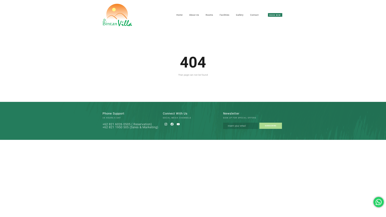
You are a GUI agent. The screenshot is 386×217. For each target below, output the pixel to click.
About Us (194, 15)
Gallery (240, 15)
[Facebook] (172, 124)
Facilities (224, 15)
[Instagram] (166, 124)
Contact (254, 15)
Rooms (209, 15)
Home (179, 15)
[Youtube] (178, 124)
